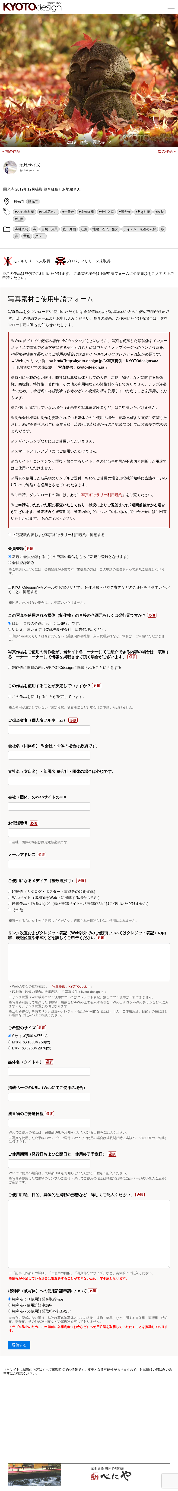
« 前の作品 (11, 151)
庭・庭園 (69, 229)
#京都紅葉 (86, 212)
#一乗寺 (68, 212)
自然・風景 (49, 229)
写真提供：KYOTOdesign (70, 986)
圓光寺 (33, 201)
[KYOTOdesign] (32, 10)
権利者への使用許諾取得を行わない (41, 1311)
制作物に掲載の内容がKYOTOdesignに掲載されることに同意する (66, 668)
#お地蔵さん (48, 212)
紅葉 (84, 229)
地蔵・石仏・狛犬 (105, 229)
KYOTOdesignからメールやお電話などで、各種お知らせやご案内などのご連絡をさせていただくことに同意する (89, 589)
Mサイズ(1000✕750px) (30, 1042)
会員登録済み (22, 563)
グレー (40, 236)
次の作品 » (167, 151)
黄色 (26, 236)
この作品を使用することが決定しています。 (48, 697)
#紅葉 (19, 219)
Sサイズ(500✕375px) (29, 1036)
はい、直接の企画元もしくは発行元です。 (47, 623)
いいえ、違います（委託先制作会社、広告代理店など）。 (59, 629)
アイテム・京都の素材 (140, 229)
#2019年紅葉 (24, 212)
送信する (19, 1345)
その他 (17, 910)
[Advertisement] (89, 1419)
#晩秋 (160, 212)
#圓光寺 (124, 212)
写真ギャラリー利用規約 (101, 495)
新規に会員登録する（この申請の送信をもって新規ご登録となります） (71, 557)
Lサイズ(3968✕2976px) (31, 1048)
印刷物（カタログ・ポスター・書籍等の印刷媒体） (54, 892)
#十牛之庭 (106, 212)
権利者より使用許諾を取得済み (37, 1299)
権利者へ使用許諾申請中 (32, 1305)
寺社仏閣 (21, 229)
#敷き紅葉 (143, 212)
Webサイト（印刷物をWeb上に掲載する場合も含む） (56, 898)
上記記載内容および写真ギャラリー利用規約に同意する (58, 535)
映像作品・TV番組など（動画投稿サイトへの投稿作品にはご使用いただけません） (80, 904)
